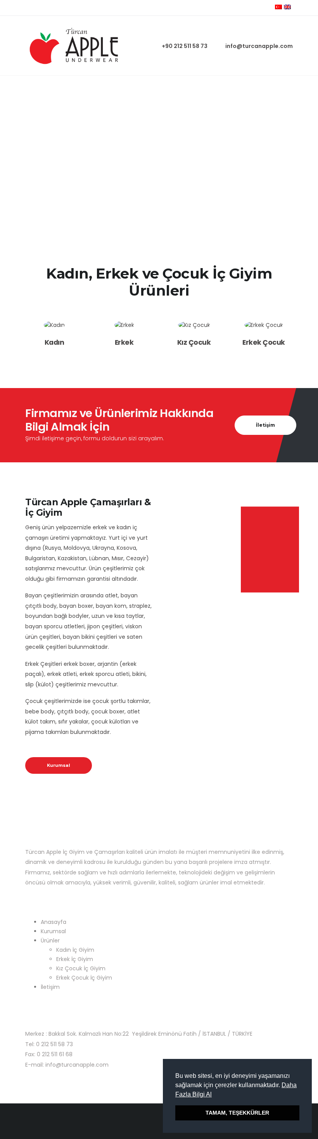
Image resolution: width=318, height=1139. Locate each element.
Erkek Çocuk (263, 342)
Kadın (54, 342)
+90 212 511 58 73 (184, 46)
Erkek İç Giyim (74, 959)
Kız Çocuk (194, 342)
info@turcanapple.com (259, 46)
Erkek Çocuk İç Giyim (84, 978)
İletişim (50, 987)
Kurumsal (58, 765)
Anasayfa (53, 922)
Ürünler (50, 940)
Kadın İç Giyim (75, 950)
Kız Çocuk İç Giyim (80, 968)
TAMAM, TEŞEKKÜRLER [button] (237, 1113)
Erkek (124, 342)
